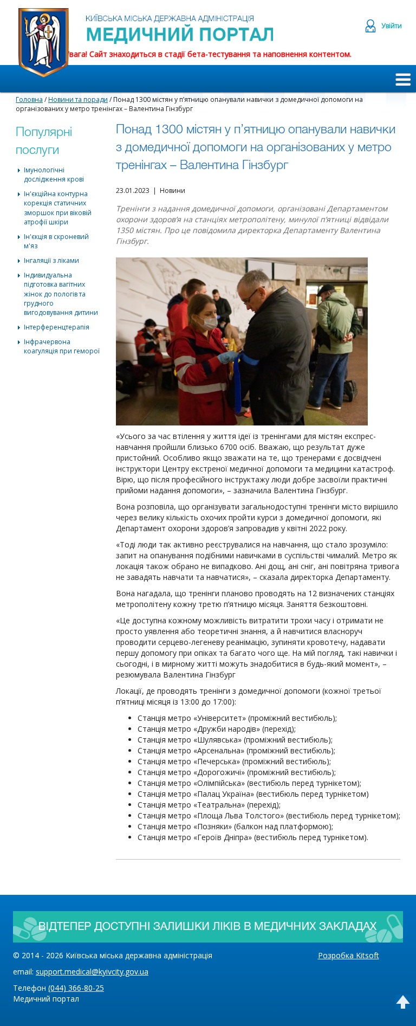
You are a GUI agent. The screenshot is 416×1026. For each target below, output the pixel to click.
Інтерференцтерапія (56, 327)
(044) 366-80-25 (76, 988)
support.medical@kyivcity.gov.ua (92, 971)
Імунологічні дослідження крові (54, 174)
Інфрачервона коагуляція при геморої (62, 346)
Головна (29, 99)
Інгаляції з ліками (51, 260)
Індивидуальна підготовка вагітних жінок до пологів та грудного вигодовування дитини (61, 293)
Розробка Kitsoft (348, 955)
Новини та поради (78, 99)
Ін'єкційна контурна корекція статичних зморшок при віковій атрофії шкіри (58, 207)
